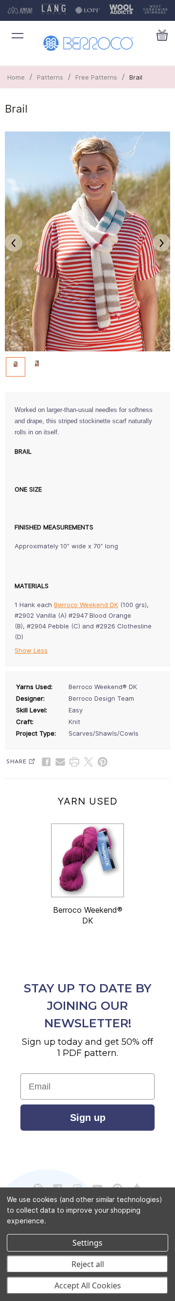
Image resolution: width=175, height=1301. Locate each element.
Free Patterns (96, 77)
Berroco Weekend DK (86, 605)
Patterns (50, 77)
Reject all (87, 1264)
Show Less (31, 650)
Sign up (87, 1117)
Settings (87, 1242)
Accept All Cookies (87, 1285)
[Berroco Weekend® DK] (87, 860)
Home (16, 77)
